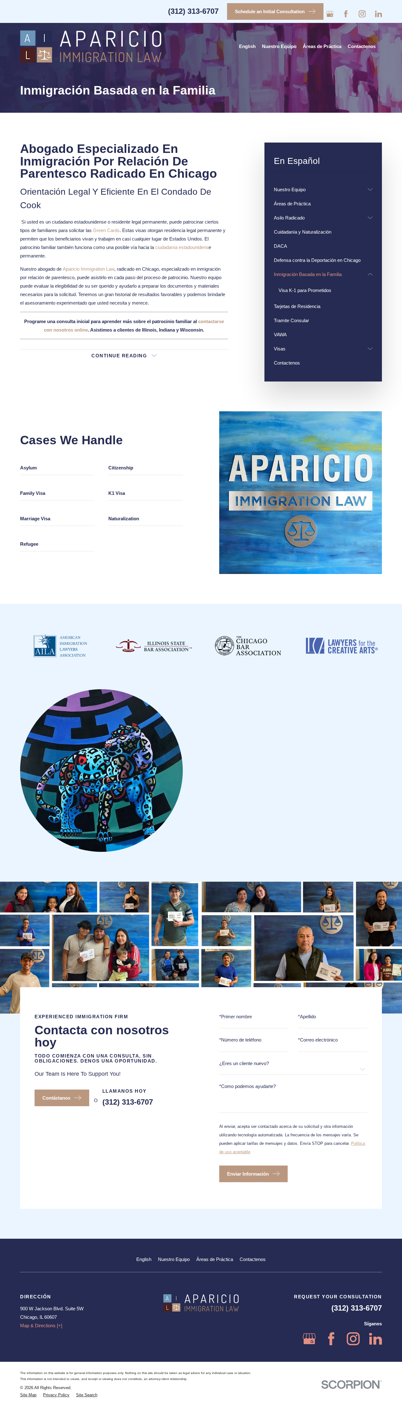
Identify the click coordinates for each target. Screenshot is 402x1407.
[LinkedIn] (378, 14)
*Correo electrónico (318, 1039)
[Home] (90, 46)
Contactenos (253, 1259)
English (143, 1259)
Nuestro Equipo (174, 1259)
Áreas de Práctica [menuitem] (322, 46)
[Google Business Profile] (330, 14)
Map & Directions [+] (41, 1325)
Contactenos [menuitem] (362, 46)
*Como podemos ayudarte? (247, 1086)
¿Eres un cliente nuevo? (244, 1063)
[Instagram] (362, 14)
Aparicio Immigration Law (88, 269)
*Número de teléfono (240, 1039)
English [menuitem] (247, 46)
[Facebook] (346, 14)
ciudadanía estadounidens (182, 247)
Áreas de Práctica (214, 1259)
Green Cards (106, 230)
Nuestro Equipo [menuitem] (279, 46)
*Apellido (307, 1016)
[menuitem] (319, 189)
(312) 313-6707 (193, 11)
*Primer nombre (235, 1016)
